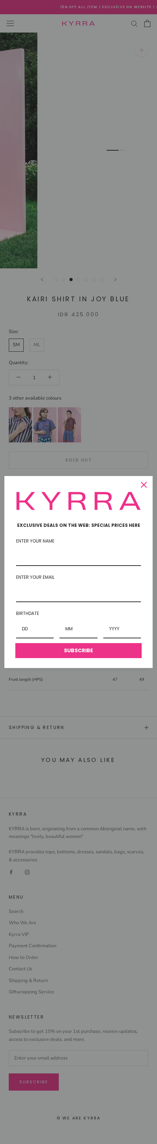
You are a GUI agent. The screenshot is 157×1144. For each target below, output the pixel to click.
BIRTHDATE (27, 613)
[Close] (144, 485)
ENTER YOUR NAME (35, 541)
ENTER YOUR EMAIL (35, 577)
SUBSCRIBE (78, 650)
